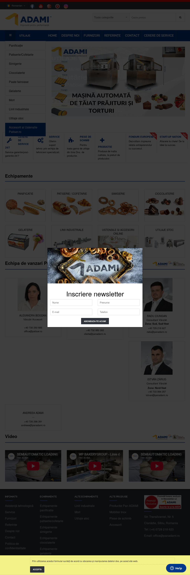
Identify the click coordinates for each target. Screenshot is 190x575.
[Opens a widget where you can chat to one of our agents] (176, 568)
